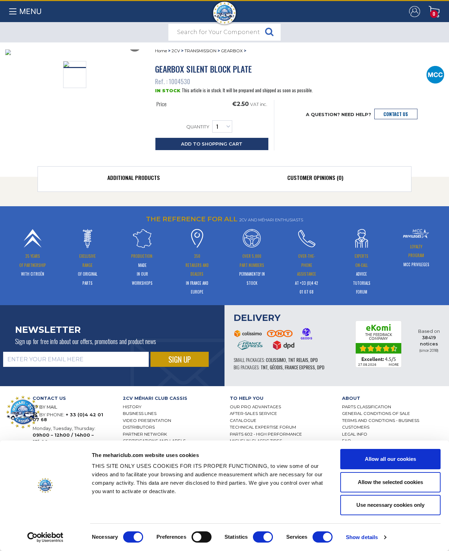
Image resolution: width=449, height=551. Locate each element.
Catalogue (243, 420)
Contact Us (395, 114)
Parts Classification (366, 406)
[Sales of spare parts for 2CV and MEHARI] (224, 9)
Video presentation (147, 420)
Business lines (139, 413)
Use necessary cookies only (390, 505)
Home (161, 50)
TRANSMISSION (200, 50)
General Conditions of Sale (376, 413)
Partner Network (145, 434)
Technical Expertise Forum (263, 427)
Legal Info (354, 434)
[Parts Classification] (435, 74)
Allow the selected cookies (390, 482)
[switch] (202, 537)
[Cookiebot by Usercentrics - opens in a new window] (45, 537)
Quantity (197, 127)
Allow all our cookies (390, 459)
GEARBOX (232, 50)
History (132, 406)
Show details (362, 537)
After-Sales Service (253, 413)
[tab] (133, 179)
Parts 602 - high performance (266, 434)
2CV (176, 50)
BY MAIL (48, 407)
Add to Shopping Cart (211, 144)
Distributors (139, 427)
